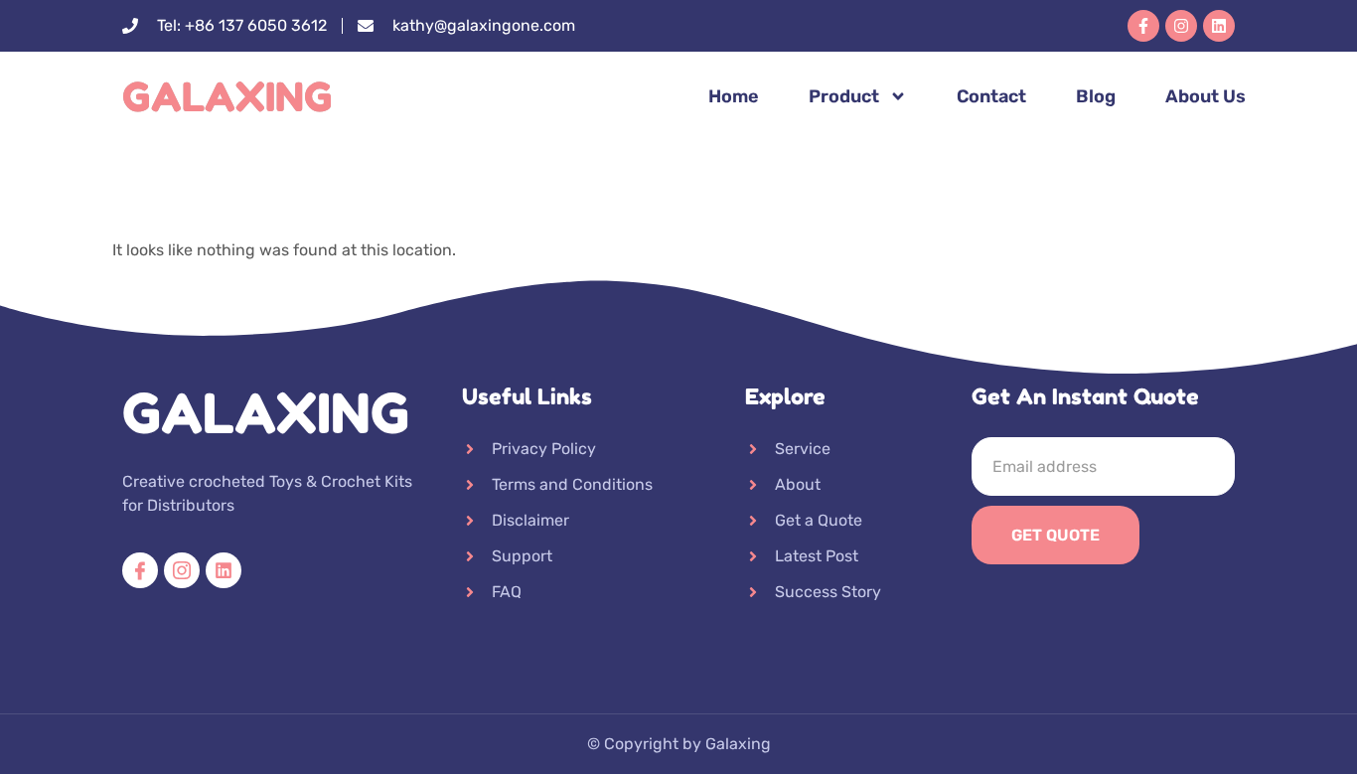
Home (733, 96)
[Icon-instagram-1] (182, 570)
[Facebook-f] (1143, 26)
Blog (1096, 96)
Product (844, 96)
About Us (1205, 96)
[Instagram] (1181, 26)
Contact (991, 96)
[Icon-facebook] (140, 570)
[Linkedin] (1219, 26)
